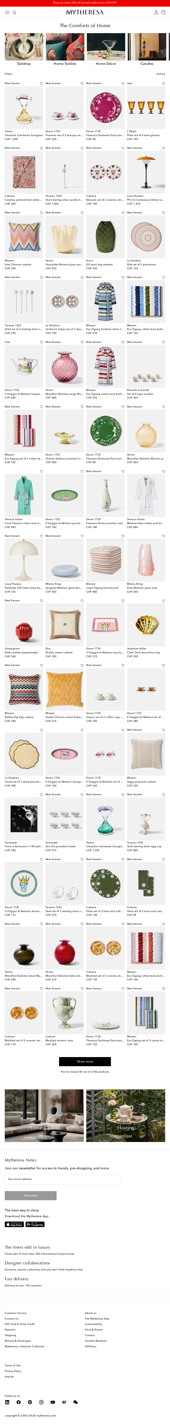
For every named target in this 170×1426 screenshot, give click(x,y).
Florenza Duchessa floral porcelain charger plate (116, 135)
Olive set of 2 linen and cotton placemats (111, 911)
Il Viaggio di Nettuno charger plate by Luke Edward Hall (81, 782)
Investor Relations (96, 1341)
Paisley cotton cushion (59, 652)
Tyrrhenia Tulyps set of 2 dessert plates (70, 329)
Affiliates (90, 1346)
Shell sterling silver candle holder (66, 200)
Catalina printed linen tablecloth (25, 200)
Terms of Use (13, 1365)
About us (90, 1313)
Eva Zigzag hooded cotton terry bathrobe (112, 329)
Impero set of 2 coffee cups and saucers (111, 717)
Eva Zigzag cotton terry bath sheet (148, 329)
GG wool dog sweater (99, 264)
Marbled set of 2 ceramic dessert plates (29, 1040)
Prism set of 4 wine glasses (143, 135)
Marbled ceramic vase (59, 1040)
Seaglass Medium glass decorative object (71, 588)
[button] (37, 83)
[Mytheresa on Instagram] (41, 1402)
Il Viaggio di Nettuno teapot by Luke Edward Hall (35, 394)
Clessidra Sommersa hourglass (24, 135)
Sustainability (93, 1324)
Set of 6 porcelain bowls (60, 846)
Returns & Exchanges (18, 1341)
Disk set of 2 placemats (141, 264)
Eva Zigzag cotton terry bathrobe (107, 394)
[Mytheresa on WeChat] (75, 1402)
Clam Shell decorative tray (143, 652)
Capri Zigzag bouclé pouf (102, 588)
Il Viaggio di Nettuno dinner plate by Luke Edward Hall (39, 911)
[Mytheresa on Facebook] (18, 1402)
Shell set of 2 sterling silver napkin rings (70, 911)
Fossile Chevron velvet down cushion (68, 717)
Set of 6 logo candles (140, 394)
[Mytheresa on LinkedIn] (7, 1402)
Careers (90, 1335)
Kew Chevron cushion (18, 264)
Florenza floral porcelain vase (104, 523)
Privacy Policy (13, 1371)
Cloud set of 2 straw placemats (24, 782)
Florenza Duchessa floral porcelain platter (112, 1040)
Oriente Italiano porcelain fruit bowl (68, 459)
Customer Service (16, 1313)
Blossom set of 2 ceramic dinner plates (110, 200)
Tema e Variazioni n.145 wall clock (26, 846)
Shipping (10, 1335)
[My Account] (156, 12)
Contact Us (11, 1319)
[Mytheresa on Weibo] (64, 1402)
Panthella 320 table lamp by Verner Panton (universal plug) (41, 588)
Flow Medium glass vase (142, 588)
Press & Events (94, 1330)
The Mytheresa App (97, 1319)
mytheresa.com (46, 1415)
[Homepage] (85, 12)
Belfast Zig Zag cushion (19, 717)
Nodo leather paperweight (21, 652)
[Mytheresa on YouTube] (52, 1402)
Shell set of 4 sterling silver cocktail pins (29, 329)
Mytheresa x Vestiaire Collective (24, 1346)
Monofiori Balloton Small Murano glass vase (32, 976)
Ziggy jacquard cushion (141, 782)
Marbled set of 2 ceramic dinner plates (110, 976)
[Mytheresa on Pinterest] (30, 1402)
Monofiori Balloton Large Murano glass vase (73, 394)
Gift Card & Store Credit (20, 1324)
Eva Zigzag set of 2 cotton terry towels (28, 459)
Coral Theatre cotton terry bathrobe (27, 523)
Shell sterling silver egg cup (144, 846)
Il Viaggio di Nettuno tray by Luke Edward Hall (115, 652)
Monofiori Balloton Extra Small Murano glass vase (76, 976)
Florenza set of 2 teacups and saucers (69, 135)
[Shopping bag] (163, 12)
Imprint (9, 1377)
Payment (10, 1330)
